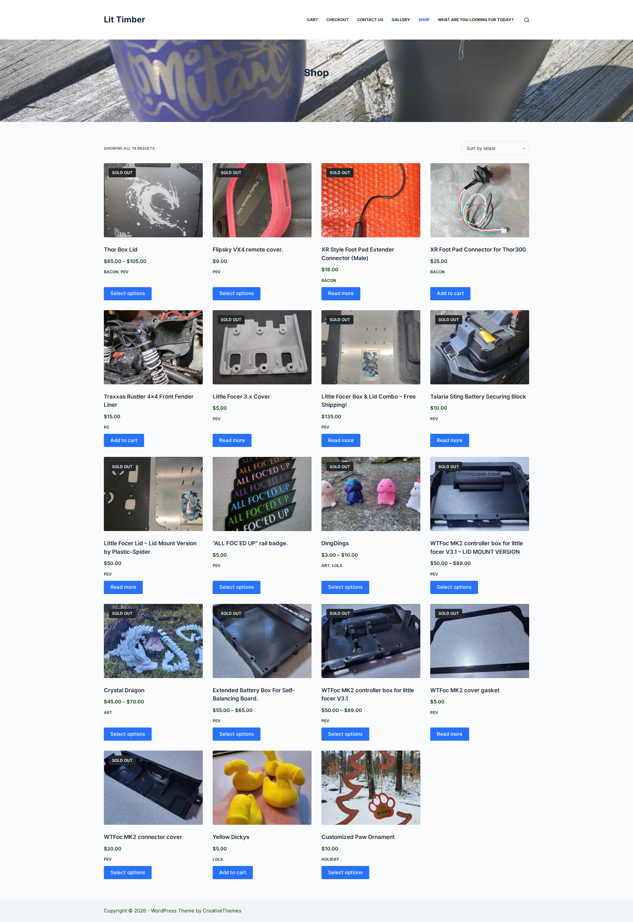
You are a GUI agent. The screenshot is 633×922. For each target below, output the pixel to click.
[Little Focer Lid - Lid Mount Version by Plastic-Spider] (153, 494)
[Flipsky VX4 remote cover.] (262, 200)
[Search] (526, 19)
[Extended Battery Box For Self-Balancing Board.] (262, 641)
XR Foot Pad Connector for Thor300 (478, 249)
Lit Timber (124, 19)
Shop (424, 19)
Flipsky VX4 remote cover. (248, 249)
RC (106, 427)
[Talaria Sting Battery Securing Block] (479, 347)
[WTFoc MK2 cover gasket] (479, 641)
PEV (125, 271)
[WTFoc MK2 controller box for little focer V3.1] (370, 641)
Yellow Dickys (231, 837)
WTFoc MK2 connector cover (143, 837)
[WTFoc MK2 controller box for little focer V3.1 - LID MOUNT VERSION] (479, 494)
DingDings (335, 543)
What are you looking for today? (476, 19)
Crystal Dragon (124, 690)
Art (325, 565)
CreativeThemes (222, 910)
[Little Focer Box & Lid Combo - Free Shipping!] (370, 347)
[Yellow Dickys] (262, 788)
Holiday (330, 859)
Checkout (337, 19)
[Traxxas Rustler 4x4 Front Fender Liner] (153, 347)
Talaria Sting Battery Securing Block (478, 396)
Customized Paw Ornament (358, 837)
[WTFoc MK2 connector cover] (153, 788)
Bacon (111, 271)
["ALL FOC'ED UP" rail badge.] (262, 494)
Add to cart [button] (450, 293)
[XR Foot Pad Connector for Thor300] (479, 200)
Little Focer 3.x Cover (241, 396)
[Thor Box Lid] (153, 200)
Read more (341, 293)
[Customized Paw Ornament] (370, 788)
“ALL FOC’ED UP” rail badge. (250, 543)
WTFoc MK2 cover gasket (464, 690)
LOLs (337, 565)
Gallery (401, 19)
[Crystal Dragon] (153, 641)
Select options (127, 293)
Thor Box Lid (120, 249)
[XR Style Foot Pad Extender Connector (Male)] (370, 200)
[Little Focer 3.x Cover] (262, 347)
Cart (312, 19)
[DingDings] (370, 494)
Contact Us (370, 19)
